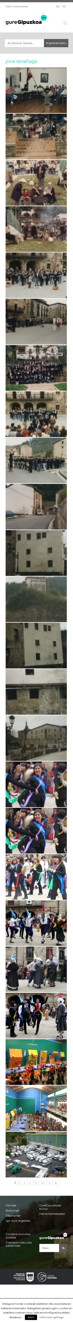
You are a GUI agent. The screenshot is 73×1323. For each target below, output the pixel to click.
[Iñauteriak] (36, 784)
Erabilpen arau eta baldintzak (19, 1244)
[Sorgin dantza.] (36, 923)
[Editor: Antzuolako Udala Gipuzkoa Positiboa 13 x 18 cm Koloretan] (36, 553)
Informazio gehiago (51, 1317)
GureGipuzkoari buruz (50, 1207)
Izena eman (21, 6)
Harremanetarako (52, 1214)
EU (58, 6)
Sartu (9, 6)
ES (64, 6)
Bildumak (12, 1210)
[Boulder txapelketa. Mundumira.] (36, 1062)
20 (43, 1182)
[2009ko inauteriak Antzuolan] (36, 877)
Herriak (11, 1205)
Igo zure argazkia (18, 1220)
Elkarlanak (13, 1215)
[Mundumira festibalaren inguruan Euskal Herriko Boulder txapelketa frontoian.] (36, 1108)
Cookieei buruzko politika (18, 1235)
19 (36, 1182)
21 (49, 1182)
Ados (31, 1317)
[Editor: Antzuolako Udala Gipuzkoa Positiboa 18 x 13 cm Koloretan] (36, 90)
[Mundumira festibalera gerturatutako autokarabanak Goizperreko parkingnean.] (36, 1154)
